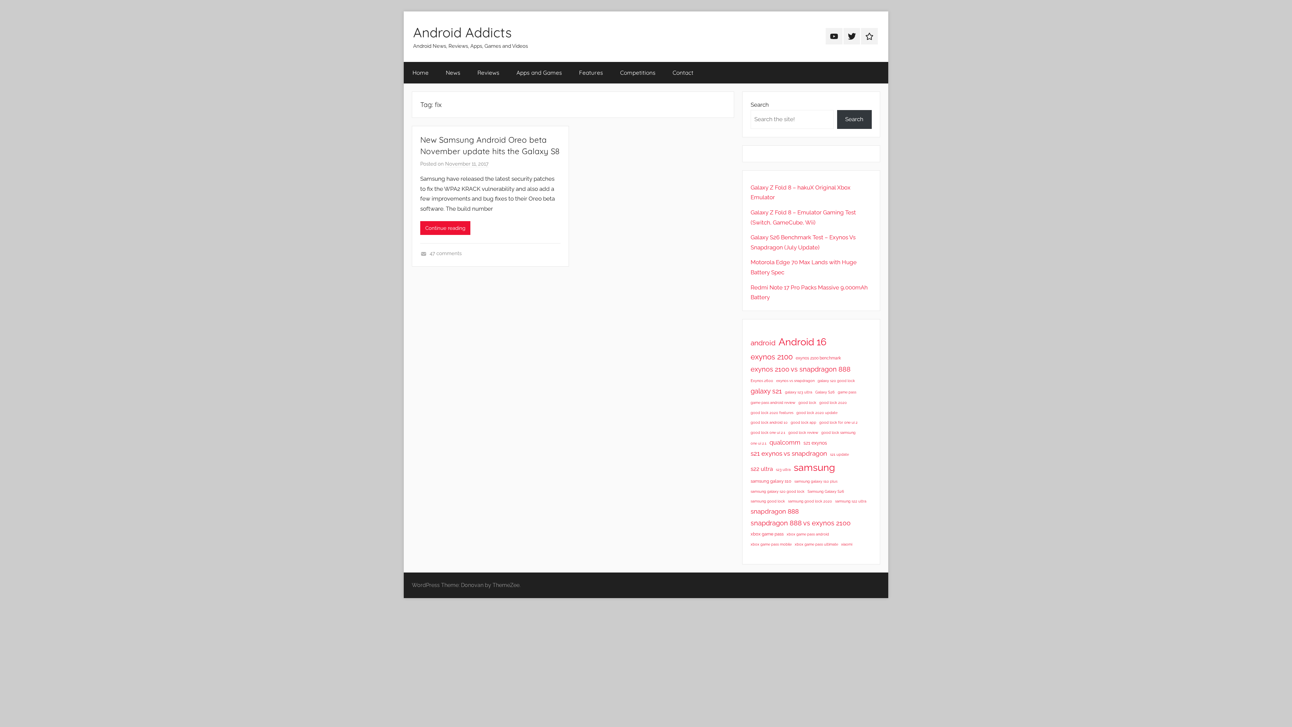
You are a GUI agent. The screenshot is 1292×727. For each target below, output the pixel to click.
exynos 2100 (772, 356)
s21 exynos (815, 443)
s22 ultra (762, 468)
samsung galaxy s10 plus (815, 481)
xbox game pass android (808, 534)
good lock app (803, 422)
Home (420, 72)
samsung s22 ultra (850, 501)
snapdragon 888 (775, 511)
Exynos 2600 (762, 380)
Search (760, 104)
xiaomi (846, 544)
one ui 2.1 (758, 443)
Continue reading (445, 228)
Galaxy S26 (825, 392)
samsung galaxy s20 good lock (777, 491)
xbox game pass (767, 533)
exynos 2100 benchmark (818, 358)
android (763, 343)
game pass (847, 392)
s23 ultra (783, 470)
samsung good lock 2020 (810, 501)
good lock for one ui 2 (838, 422)
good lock (807, 403)
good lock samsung (838, 432)
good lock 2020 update (816, 413)
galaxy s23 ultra (798, 392)
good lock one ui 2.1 (768, 432)
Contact (683, 72)
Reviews (488, 72)
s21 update (839, 454)
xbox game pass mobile (771, 544)
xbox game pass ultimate (816, 544)
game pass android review (773, 403)
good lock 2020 (833, 402)
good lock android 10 (769, 422)
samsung (814, 467)
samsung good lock (768, 501)
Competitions (637, 72)
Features (591, 72)
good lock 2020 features (772, 413)
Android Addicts (462, 32)
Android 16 (802, 342)
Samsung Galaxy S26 (826, 491)
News (453, 72)
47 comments (446, 253)
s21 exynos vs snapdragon (789, 453)
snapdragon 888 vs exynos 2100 (801, 523)
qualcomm (784, 442)
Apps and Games (539, 72)
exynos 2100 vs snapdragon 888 (801, 369)
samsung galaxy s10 (771, 481)
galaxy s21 (766, 391)
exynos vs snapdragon (795, 380)
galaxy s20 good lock (836, 380)
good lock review (803, 432)
